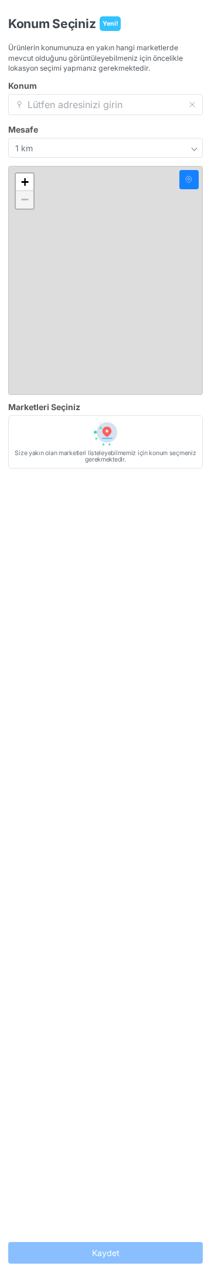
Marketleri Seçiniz (44, 407)
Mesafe (23, 130)
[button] (24, 182)
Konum (22, 86)
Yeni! (110, 23)
